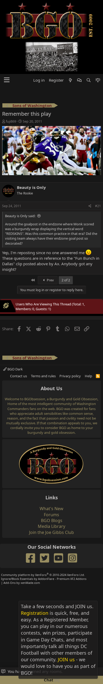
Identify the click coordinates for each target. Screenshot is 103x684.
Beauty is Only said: (20, 215)
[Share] (90, 206)
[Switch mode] (97, 80)
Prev (50, 280)
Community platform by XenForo (43, 575)
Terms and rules (43, 376)
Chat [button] (51, 679)
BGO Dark (15, 369)
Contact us (18, 376)
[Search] (88, 80)
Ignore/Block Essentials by (43, 579)
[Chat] (79, 80)
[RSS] (98, 376)
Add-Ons (9, 583)
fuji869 (11, 121)
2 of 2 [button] (66, 280)
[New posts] (70, 80)
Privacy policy (70, 376)
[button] (7, 80)
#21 (98, 206)
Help (88, 376)
